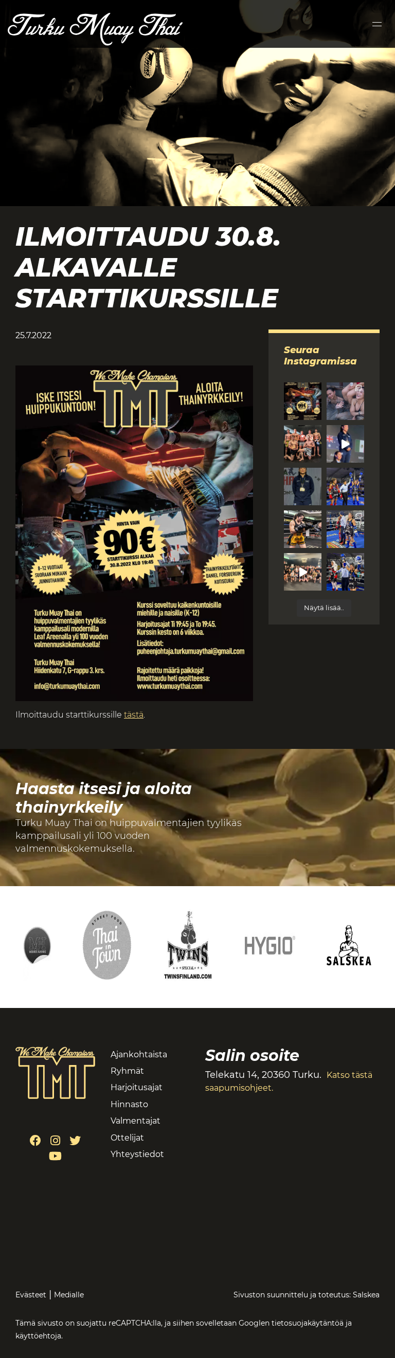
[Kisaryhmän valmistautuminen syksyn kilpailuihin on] (302, 444)
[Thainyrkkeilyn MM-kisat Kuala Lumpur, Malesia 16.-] (302, 529)
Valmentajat (135, 1121)
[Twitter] (75, 1140)
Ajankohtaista (139, 1054)
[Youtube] (55, 1156)
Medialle (69, 1294)
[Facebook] (35, 1140)
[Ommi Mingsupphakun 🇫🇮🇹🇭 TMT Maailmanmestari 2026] (302, 486)
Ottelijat (127, 1138)
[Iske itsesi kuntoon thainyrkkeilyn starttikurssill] (302, 401)
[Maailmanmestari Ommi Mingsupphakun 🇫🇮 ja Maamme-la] (345, 444)
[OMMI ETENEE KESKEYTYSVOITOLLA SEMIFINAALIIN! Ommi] (345, 572)
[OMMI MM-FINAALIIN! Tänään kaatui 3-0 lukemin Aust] (345, 529)
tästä (133, 715)
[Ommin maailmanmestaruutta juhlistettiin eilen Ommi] (345, 401)
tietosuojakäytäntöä (308, 1323)
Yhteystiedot (137, 1154)
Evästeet (30, 1294)
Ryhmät (127, 1071)
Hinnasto (129, 1104)
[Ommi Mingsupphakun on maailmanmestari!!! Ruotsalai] (345, 486)
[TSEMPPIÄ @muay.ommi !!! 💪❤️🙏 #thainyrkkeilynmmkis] (302, 572)
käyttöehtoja (38, 1336)
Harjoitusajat (137, 1087)
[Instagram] (55, 1140)
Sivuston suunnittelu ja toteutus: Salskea (307, 1294)
